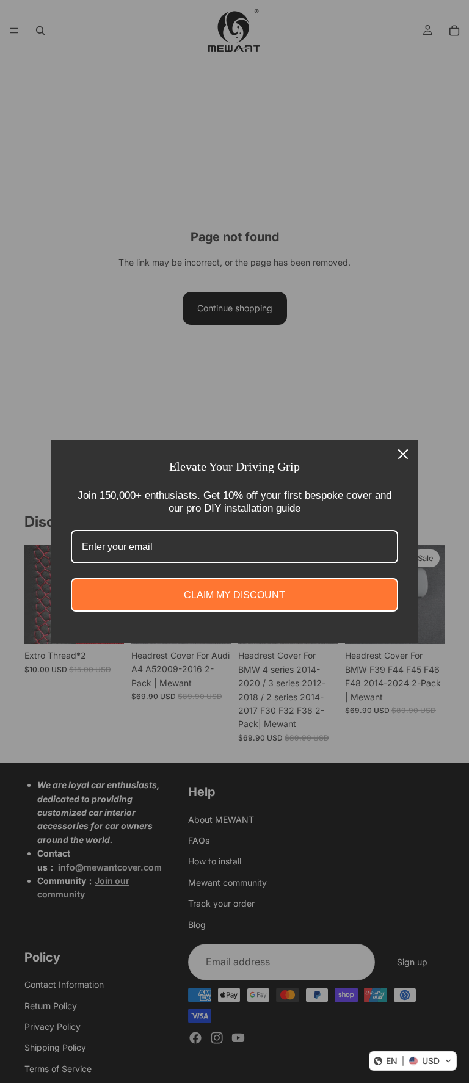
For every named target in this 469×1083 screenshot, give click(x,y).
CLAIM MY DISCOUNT (234, 595)
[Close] (403, 454)
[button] (413, 1061)
